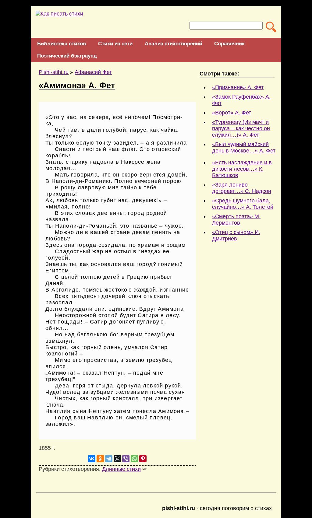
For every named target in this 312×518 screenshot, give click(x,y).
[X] (117, 458)
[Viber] (125, 458)
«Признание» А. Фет (238, 87)
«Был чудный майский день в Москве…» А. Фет (243, 147)
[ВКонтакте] (91, 458)
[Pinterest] (143, 458)
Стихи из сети (115, 44)
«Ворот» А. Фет (231, 113)
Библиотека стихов (61, 44)
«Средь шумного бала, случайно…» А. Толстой (242, 204)
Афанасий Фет (93, 72)
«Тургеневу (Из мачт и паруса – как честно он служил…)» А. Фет (241, 128)
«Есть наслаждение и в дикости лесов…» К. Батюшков (242, 168)
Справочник (229, 44)
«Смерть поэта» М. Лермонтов (236, 219)
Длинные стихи (121, 469)
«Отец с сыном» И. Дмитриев (236, 235)
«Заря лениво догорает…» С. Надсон (241, 188)
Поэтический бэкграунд (67, 56)
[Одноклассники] (100, 458)
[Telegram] (108, 458)
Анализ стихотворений (173, 44)
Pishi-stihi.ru (54, 72)
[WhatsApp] (134, 458)
